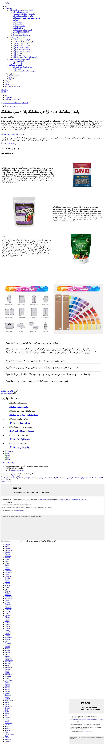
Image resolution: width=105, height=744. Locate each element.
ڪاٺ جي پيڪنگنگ (19, 55)
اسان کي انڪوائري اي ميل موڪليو (12, 134)
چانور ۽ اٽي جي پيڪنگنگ (21, 51)
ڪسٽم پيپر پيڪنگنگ (15, 65)
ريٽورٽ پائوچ (17, 22)
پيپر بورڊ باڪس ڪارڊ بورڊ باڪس (24, 71)
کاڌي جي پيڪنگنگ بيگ (20, 12)
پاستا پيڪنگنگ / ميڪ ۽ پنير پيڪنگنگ (25, 57)
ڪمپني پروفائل (14, 75)
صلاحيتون (12, 78)
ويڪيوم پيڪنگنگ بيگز (20, 34)
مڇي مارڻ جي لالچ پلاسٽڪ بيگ (23, 41)
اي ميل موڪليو (6, 481)
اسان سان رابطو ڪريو (12, 86)
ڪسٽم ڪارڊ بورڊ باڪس (38, 477)
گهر (6, 6)
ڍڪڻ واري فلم (18, 63)
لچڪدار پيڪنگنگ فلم (96, 477)
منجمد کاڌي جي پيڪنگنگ (21, 45)
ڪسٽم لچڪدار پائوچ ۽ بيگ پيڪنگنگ (21, 10)
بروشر (7, 80)
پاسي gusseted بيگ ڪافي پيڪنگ (24, 14)
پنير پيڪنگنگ (17, 53)
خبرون (7, 82)
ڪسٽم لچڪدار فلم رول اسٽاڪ (19, 59)
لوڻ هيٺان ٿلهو (18, 28)
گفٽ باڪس (17, 69)
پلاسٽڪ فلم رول (18, 61)
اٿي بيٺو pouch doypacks (21, 32)
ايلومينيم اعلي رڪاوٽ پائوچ (22, 30)
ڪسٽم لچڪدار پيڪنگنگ (17, 37)
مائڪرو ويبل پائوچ (19, 26)
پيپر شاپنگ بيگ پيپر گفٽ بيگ (22, 67)
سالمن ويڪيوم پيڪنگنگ (21, 47)
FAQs (7, 84)
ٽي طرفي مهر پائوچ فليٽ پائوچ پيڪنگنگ (26, 18)
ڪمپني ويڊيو (13, 77)
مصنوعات (8, 8)
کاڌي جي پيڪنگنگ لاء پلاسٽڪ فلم (59, 477)
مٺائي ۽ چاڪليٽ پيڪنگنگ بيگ (23, 16)
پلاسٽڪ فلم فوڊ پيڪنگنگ (9, 477)
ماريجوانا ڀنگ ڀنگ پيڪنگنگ (22, 39)
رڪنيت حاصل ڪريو (7, 462)
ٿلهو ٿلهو (15, 20)
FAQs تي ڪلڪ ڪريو (9, 143)
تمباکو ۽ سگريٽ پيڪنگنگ (21, 49)
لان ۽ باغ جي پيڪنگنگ (20, 43)
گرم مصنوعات (15, 475)
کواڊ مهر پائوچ (17, 24)
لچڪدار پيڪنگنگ (24, 477)
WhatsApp (4, 90)
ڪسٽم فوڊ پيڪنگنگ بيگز (79, 477)
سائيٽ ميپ (5, 475)
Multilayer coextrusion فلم (22, 35)
